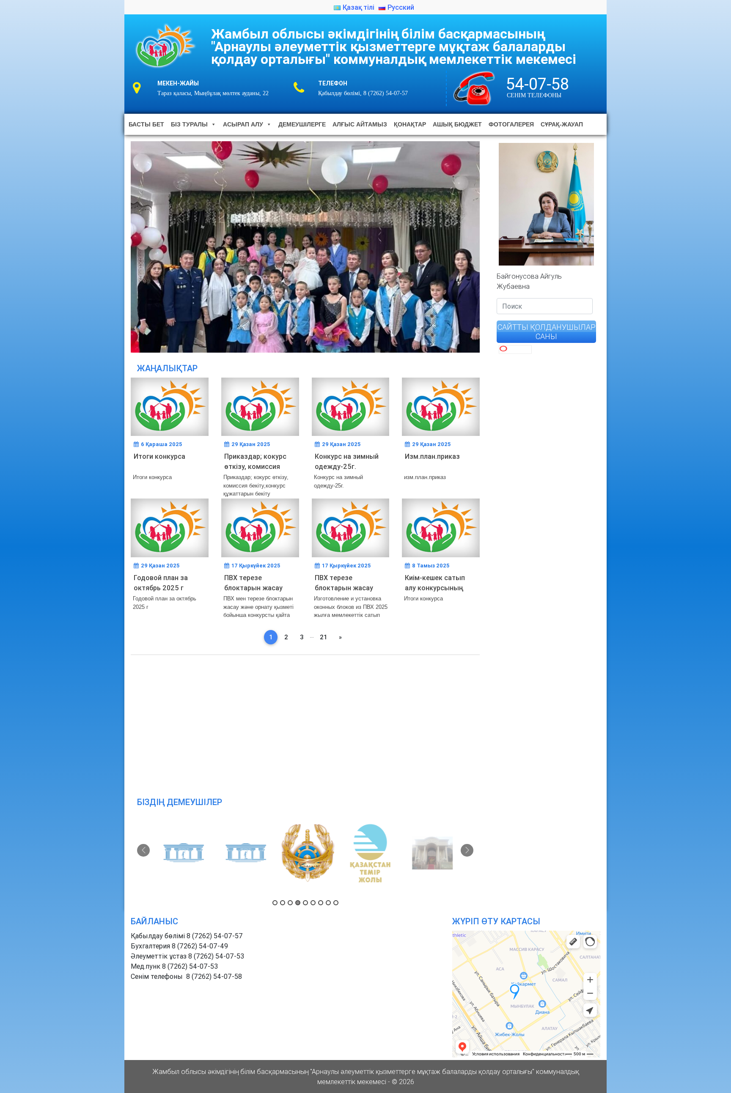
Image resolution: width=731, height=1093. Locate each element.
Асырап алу (243, 124)
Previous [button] (143, 850)
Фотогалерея (511, 124)
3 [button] (290, 902)
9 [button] (335, 902)
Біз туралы (189, 124)
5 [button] (305, 902)
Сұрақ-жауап (562, 124)
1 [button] (275, 902)
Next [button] (467, 850)
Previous (116, 244)
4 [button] (297, 902)
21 (323, 637)
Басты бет (146, 124)
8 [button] (328, 902)
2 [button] (282, 902)
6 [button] (313, 902)
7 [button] (320, 902)
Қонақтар (410, 124)
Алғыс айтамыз (360, 124)
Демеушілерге (302, 124)
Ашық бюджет (457, 124)
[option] (181, 853)
